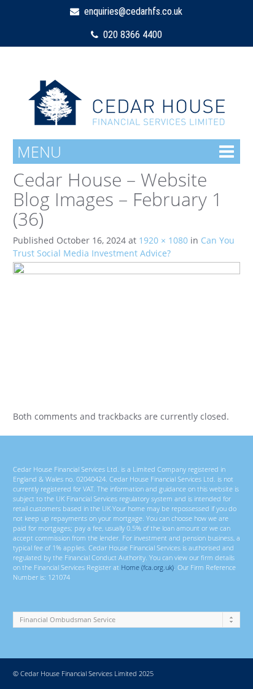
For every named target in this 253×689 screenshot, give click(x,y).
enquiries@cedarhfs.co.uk (130, 11)
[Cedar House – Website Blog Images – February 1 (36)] (127, 325)
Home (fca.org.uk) (147, 567)
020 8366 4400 (130, 34)
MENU (39, 151)
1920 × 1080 (163, 240)
